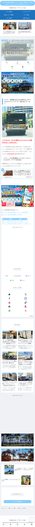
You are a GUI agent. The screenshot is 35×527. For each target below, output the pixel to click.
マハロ (5, 221)
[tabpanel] (10, 28)
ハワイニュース (15, 219)
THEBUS (11, 223)
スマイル (18, 221)
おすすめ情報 (7, 219)
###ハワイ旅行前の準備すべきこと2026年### (14, 212)
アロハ (28, 223)
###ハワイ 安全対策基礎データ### (11, 214)
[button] (23, 67)
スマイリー (25, 221)
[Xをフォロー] (26, 294)
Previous (1, 28)
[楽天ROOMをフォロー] (26, 306)
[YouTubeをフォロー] (9, 302)
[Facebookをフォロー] (9, 298)
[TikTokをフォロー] (26, 302)
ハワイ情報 (24, 219)
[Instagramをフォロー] (26, 298)
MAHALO (11, 221)
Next (34, 28)
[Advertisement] (17, 246)
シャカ (23, 223)
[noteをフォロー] (9, 306)
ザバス (5, 223)
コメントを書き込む (17, 501)
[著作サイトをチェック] (9, 294)
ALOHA (17, 223)
